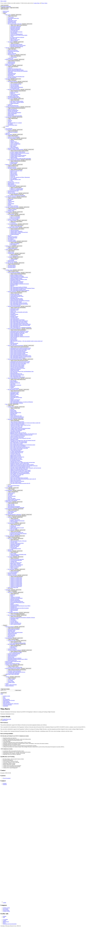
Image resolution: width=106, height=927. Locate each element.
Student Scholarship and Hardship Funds (18, 554)
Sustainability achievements (13, 612)
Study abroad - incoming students (16, 101)
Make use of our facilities (15, 534)
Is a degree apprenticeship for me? (16, 451)
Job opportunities (8, 490)
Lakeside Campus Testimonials (16, 231)
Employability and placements (16, 397)
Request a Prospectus (12, 22)
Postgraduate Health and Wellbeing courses (18, 279)
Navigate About (3, 692)
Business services (11, 522)
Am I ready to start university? (16, 430)
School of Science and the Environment (15, 345)
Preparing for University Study (16, 170)
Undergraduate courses (12, 20)
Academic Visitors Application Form (15, 667)
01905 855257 (5, 720)
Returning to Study (14, 175)
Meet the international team (13, 105)
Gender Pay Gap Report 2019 (16, 584)
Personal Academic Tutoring (13, 148)
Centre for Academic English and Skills (15, 149)
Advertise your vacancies (15, 525)
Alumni (6, 249)
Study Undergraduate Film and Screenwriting (19, 323)
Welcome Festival (13, 173)
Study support (13, 146)
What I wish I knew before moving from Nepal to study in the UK (23, 478)
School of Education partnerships (16, 299)
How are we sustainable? (15, 216)
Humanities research (14, 316)
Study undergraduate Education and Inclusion (19, 303)
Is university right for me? (15, 453)
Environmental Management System (17, 602)
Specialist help (13, 526)
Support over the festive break (13, 136)
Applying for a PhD (12, 640)
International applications (15, 28)
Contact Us (10, 104)
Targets (11, 595)
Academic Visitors (9, 664)
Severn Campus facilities (12, 223)
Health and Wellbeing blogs (15, 412)
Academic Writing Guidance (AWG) (17, 156)
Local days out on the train (15, 454)
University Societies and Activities (12, 207)
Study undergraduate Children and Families (18, 302)
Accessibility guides (12, 239)
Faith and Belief (11, 203)
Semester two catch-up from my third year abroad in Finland (22, 464)
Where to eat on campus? (15, 217)
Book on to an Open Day (13, 50)
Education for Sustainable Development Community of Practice (22, 617)
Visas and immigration (14, 86)
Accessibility (5, 919)
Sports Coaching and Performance (14, 112)
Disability (10, 200)
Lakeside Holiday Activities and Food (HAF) (19, 232)
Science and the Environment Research (17, 351)
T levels (11, 36)
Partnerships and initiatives (15, 369)
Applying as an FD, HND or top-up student (18, 35)
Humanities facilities (14, 314)
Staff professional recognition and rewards (16, 507)
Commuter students (11, 186)
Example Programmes (14, 234)
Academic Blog (11, 406)
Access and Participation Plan (16, 560)
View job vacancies (6, 778)
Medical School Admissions (15, 385)
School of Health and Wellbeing (14, 272)
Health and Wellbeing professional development (19, 283)
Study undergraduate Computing (16, 403)
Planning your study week (13, 193)
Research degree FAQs (12, 660)
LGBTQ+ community (14, 142)
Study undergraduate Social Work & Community (19, 290)
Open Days (7, 47)
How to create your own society (16, 443)
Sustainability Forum (14, 618)
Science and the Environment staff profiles (18, 350)
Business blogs (13, 410)
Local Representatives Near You (14, 97)
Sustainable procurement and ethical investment (19, 608)
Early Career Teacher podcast (16, 301)
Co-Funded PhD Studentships (13, 673)
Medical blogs (13, 414)
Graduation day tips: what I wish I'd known (18, 441)
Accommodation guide (14, 88)
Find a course (8, 14)
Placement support (13, 339)
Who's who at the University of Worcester (18, 540)
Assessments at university (15, 431)
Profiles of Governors (14, 566)
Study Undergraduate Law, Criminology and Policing (20, 327)
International (7, 78)
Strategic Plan (10, 549)
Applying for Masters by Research (14, 650)
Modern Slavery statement (15, 563)
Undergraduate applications (15, 26)
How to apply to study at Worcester (15, 23)
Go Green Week (13, 620)
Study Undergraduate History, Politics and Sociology (20, 324)
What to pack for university (15, 480)
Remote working (13, 163)
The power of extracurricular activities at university (20, 466)
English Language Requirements (16, 87)
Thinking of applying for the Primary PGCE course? (20, 470)
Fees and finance (8, 65)
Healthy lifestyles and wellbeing (14, 159)
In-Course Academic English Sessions (17, 151)
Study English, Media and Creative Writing (18, 321)
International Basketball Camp (16, 373)
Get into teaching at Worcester (16, 295)
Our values (10, 495)
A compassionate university (15, 548)
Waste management (14, 610)
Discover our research (9, 626)
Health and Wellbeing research (16, 278)
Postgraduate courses (12, 21)
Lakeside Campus (11, 682)
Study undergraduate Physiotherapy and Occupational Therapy (22, 288)
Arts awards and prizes (14, 318)
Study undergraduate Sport (15, 375)
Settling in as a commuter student (16, 188)
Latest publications (11, 635)
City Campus (10, 680)
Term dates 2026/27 (12, 267)
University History (13, 542)
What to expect (11, 181)
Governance (10, 556)
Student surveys (8, 245)
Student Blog (10, 419)
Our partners (10, 123)
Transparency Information (15, 544)
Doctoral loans (10, 75)
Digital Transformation (12, 113)
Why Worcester (13, 380)
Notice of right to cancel (15, 39)
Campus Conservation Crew (15, 623)
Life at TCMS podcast (14, 388)
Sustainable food (13, 606)
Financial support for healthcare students (15, 69)
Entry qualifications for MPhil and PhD (18, 643)
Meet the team (13, 395)
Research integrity (8, 662)
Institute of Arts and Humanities (14, 306)
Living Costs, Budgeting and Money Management (20, 177)
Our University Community (10, 196)
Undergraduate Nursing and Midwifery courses (19, 331)
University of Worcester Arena (16, 226)
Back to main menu (4, 8)
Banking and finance (14, 91)
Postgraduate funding (12, 184)
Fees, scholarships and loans (15, 83)
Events (6, 487)
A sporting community (12, 209)
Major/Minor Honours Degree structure (18, 45)
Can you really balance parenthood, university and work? (21, 434)
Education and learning (14, 599)
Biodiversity (12, 594)
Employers (10, 120)
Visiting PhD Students (12, 655)
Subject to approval (14, 40)
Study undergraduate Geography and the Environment (20, 356)
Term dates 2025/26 (12, 266)
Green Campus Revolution (15, 624)
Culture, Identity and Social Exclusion (15, 632)
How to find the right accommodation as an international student (22, 444)
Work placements (13, 337)
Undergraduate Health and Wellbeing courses (19, 277)
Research (12, 398)
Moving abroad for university (16, 458)
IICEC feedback (13, 244)
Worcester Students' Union (15, 179)
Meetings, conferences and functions (17, 520)
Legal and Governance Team (16, 562)
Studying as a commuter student (16, 189)
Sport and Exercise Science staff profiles (18, 363)
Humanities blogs (13, 413)
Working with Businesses (15, 399)
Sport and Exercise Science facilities (17, 365)
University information (9, 535)
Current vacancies (11, 492)
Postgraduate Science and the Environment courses (20, 349)
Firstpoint (12, 140)
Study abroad (10, 98)
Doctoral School (11, 656)
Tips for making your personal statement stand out (20, 473)
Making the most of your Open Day (17, 456)
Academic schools (8, 269)
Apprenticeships (8, 116)
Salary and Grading (11, 498)
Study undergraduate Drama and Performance (19, 320)
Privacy (4, 922)
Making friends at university (15, 455)
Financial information (14, 571)
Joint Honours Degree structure (16, 44)
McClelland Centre (14, 284)
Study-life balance (11, 191)
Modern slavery (6, 921)
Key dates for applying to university (17, 37)
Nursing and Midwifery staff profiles (17, 333)
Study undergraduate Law (15, 326)
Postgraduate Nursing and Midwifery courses (19, 332)
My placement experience (15, 460)
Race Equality (10, 199)
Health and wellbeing (14, 604)
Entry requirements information (16, 31)
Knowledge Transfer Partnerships (14, 670)
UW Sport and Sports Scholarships (17, 367)
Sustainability (8, 589)
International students (14, 396)
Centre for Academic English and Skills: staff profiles (20, 158)
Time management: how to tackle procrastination (19, 472)
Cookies (4, 920)
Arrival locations (13, 57)
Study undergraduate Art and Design (17, 319)
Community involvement (15, 597)
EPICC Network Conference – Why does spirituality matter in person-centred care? (26, 341)
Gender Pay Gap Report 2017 (16, 586)
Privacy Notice (44, 3)
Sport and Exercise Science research (17, 364)
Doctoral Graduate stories (13, 654)
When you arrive (13, 172)
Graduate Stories (11, 253)
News (6, 404)
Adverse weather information (11, 684)
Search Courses (6, 11)
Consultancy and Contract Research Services (16, 672)
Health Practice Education (15, 280)
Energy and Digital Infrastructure (16, 601)
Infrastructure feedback (14, 243)
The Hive (10, 235)
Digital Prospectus (11, 63)
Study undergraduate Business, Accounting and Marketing (21, 401)
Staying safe (12, 176)
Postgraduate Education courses (16, 298)
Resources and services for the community (18, 533)
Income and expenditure (12, 572)
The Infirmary (13, 222)
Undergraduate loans (12, 73)
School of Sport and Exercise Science (15, 359)
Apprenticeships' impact (12, 124)
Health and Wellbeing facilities (16, 275)
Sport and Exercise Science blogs (16, 418)
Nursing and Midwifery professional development (20, 336)
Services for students (12, 138)
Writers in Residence (14, 147)
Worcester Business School (13, 389)
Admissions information (15, 29)
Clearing (7, 126)
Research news (11, 636)
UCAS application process (15, 475)
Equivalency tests (13, 38)
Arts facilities (12, 313)
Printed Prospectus (11, 61)
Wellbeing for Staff (14, 162)
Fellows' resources (13, 568)
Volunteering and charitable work (16, 532)
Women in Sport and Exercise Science (17, 368)
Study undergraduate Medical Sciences (17, 357)
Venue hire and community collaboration (13, 514)
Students (4, 916)
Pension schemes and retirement (14, 499)
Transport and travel (14, 609)
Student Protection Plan (14, 545)
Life (4, 127)
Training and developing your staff (17, 527)
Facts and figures (11, 569)
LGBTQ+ (10, 202)
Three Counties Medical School (14, 378)
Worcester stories (13, 547)
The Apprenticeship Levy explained (15, 122)
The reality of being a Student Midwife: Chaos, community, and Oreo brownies (25, 467)
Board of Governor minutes (15, 565)
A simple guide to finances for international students (20, 428)
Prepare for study (8, 164)
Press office (10, 486)
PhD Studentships (13, 646)
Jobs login (10, 497)
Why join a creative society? (15, 482)
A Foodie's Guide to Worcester (16, 427)
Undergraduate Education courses (16, 296)
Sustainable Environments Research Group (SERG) (20, 605)
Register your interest (9, 64)
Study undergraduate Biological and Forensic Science (20, 355)
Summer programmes (14, 103)
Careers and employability (15, 143)
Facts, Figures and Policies (13, 205)
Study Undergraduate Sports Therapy (17, 376)
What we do (10, 592)
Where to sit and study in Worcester (17, 481)
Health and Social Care (12, 109)
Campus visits (10, 52)
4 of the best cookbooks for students (17, 423)
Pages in (19, 25)
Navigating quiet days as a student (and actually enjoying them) (22, 462)
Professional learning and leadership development (19, 300)
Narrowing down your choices (16, 461)
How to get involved (12, 615)
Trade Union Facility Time (13, 587)
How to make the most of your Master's (18, 445)
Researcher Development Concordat (12, 663)
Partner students (11, 512)
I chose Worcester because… (15, 450)
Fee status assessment (12, 77)
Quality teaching (8, 501)
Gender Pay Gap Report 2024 (16, 578)
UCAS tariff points (14, 30)
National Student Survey (12, 248)
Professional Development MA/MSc (15, 115)
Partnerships (12, 386)
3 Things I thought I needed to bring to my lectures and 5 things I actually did (25, 422)
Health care (12, 93)
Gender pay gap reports (12, 575)
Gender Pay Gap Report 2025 (16, 577)
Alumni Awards (11, 252)
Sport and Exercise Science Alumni (17, 374)
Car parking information (12, 237)
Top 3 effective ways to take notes (16, 474)
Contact (4, 675)
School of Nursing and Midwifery (14, 328)
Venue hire (10, 517)
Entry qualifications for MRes (16, 652)
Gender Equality (11, 201)
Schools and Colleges (14, 546)
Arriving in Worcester (14, 85)
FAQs (11, 180)
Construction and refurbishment (16, 598)
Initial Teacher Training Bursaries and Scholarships (18, 71)
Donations (10, 550)
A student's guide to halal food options (17, 429)
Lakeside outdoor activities (15, 233)
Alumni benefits (11, 260)
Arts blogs (12, 409)
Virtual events (10, 58)
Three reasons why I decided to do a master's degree (20, 471)
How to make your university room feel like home (20, 447)
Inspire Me (10, 19)
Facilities (12, 387)
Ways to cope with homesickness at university (19, 477)
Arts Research (13, 315)
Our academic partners (12, 511)
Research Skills (11, 114)
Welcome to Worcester (12, 168)
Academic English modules (15, 154)
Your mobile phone (14, 95)
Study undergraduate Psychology (16, 282)
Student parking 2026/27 (12, 236)
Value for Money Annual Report (16, 564)
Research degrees (8, 637)
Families (9, 204)
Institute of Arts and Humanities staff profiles (19, 312)
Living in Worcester (12, 496)
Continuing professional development (12, 106)
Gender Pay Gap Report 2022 (16, 580)
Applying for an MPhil (12, 648)
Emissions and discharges (15, 600)
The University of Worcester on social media (16, 195)
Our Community (13, 178)
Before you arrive (13, 171)
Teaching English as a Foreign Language (18, 155)
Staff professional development (14, 506)
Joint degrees (10, 41)
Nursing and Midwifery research (16, 335)
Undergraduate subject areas (13, 18)
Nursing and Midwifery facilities (16, 334)
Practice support (13, 338)
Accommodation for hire (15, 519)
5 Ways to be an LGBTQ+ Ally (16, 426)
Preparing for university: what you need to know (19, 463)
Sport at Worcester (13, 372)
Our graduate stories (14, 255)
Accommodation (8, 129)
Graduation (10, 256)
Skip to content (3, 1)
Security (7, 683)
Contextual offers (13, 32)
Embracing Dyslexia (14, 439)
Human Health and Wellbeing (13, 629)
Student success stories (14, 400)
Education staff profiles (14, 294)
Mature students (11, 183)
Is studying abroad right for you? (16, 452)
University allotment (14, 621)
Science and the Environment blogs (17, 416)
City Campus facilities (12, 220)
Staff (4, 917)
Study (4, 13)
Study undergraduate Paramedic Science (18, 289)
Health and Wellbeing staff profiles (17, 276)
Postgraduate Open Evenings (13, 51)
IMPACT (12, 286)
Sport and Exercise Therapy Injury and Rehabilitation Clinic (22, 371)
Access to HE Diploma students (16, 34)
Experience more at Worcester (13, 182)
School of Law (13, 310)
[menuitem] (54, 11)
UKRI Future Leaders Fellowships (12, 674)
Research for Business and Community (12, 668)
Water (11, 611)
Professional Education (12, 633)
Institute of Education (12, 291)
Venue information (13, 521)
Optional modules (13, 157)
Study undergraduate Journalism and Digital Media (20, 325)
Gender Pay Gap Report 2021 (16, 581)
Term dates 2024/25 (12, 265)
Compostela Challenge (14, 555)
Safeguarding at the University (11, 500)
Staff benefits (10, 493)
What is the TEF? (11, 505)
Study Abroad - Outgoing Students (17, 102)
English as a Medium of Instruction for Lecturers (19, 153)
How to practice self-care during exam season (19, 448)
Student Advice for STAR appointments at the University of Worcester (24, 465)
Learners (9, 121)
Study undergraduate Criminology (16, 281)
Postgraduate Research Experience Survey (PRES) (17, 659)
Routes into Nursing (14, 343)
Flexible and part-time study (13, 190)
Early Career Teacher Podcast (13, 485)
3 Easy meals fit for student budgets (17, 421)
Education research (14, 297)
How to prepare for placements (16, 449)
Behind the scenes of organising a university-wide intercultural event (23, 433)
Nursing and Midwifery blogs (16, 415)
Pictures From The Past (12, 261)
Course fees (10, 67)
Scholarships (10, 72)
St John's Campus (11, 679)
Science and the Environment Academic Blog (19, 352)
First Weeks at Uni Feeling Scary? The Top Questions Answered (22, 440)
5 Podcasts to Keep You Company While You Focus (20, 425)
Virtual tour (7, 133)
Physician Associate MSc (15, 382)
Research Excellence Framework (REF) (13, 661)
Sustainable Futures (11, 630)
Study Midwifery (13, 344)
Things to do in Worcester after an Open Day (19, 469)
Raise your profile (13, 528)
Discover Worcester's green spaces (17, 437)
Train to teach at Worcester (15, 305)
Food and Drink (11, 214)
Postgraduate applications (15, 27)
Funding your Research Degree (14, 653)
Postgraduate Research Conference (14, 658)
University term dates (9, 262)
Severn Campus (11, 681)
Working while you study (15, 94)
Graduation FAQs (13, 259)
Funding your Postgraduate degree (14, 68)
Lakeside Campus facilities (13, 227)
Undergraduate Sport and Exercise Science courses (20, 361)
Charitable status (13, 561)
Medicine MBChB (14, 381)
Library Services (13, 141)
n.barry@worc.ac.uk (7, 719)
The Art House (11, 238)
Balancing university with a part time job (18, 432)
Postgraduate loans (11, 74)
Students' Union (11, 210)
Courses (9, 119)
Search (1, 690)
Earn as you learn (13, 144)
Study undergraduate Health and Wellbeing (18, 287)
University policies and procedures (17, 543)
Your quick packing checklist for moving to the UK (20, 483)
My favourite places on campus (16, 459)
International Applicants (12, 81)
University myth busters (15, 476)
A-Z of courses (11, 17)
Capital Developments (12, 241)
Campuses (7, 676)
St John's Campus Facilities (13, 219)
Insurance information (12, 573)
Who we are (10, 538)
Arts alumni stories (14, 317)
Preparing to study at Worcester (14, 89)
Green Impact (13, 619)
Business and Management (13, 110)
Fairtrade (12, 603)
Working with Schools (14, 370)
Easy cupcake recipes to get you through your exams (20, 438)
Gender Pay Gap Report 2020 (16, 583)
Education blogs (13, 411)
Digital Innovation (11, 631)
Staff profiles (12, 383)
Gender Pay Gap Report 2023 (16, 579)
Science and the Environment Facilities (17, 353)
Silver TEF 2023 (11, 504)
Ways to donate (13, 553)
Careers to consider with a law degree (17, 436)
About (4, 268)
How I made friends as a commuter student (18, 442)
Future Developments (14, 230)
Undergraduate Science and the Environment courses (20, 347)
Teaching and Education (12, 111)
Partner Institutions (9, 508)
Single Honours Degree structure (16, 46)
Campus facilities (8, 211)
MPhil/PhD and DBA (14, 394)
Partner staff (10, 513)
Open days (5, 12)
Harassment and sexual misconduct (17, 559)
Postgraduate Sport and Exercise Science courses (19, 362)
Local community (11, 529)
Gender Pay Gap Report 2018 (16, 585)
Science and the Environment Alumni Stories (19, 354)
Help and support (8, 134)
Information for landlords (13, 132)
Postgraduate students (12, 166)
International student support (13, 96)
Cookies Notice (37, 3)
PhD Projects (12, 647)
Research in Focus (11, 634)
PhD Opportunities (11, 644)
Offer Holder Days (11, 54)
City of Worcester (8, 128)
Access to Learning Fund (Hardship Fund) (16, 76)
